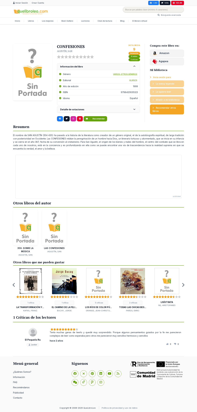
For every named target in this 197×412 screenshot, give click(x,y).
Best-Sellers (67, 21)
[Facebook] (75, 373)
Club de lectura (105, 21)
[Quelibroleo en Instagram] (73, 118)
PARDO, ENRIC (132, 310)
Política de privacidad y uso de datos (119, 408)
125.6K (179, 3)
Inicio (17, 21)
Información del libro (71, 66)
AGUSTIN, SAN (25, 255)
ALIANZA (133, 80)
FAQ (15, 382)
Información (19, 377)
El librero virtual (139, 21)
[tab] (98, 66)
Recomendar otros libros (164, 109)
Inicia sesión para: (162, 77)
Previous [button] (13, 284)
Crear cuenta (38, 3)
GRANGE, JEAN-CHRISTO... (98, 310)
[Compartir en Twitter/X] (67, 118)
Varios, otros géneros (125, 74)
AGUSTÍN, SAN (64, 51)
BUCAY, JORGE (64, 310)
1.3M (155, 3)
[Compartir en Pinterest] (80, 118)
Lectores (85, 21)
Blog (122, 21)
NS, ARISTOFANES (166, 305)
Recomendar (98, 119)
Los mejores (47, 21)
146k (166, 3)
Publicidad (18, 392)
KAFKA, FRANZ (30, 310)
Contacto (17, 397)
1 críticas (134, 60)
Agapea (163, 61)
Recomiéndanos (21, 387)
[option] (30, 290)
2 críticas (133, 303)
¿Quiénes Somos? (22, 372)
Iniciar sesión (22, 3)
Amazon (164, 53)
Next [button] (183, 284)
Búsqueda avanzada (170, 15)
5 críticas (99, 303)
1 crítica (30, 303)
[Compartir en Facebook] (60, 118)
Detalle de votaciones (72, 109)
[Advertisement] (98, 34)
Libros (31, 21)
